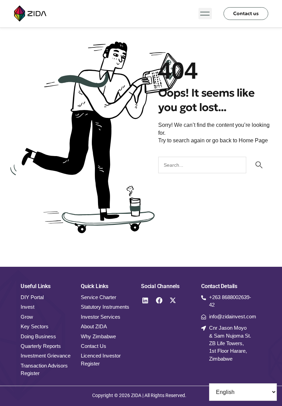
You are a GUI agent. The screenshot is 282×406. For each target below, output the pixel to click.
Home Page (253, 140)
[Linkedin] (145, 300)
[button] (205, 13)
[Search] (258, 165)
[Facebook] (158, 300)
